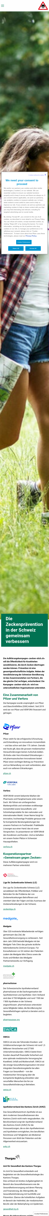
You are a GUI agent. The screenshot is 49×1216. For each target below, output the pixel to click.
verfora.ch (7, 846)
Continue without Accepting (37, 174)
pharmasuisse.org (11, 1019)
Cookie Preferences (41, 1214)
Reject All (16, 248)
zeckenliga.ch (9, 909)
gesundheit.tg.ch (10, 1209)
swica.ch (7, 1089)
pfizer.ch (7, 773)
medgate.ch (8, 966)
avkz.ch (6, 1146)
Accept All (33, 248)
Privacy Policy (31, 236)
